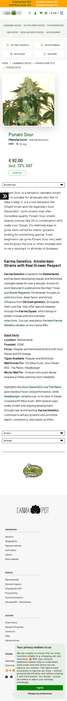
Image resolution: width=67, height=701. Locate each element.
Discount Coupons (13, 584)
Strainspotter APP (13, 588)
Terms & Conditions (14, 597)
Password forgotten (14, 627)
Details (8, 433)
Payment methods (13, 546)
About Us (9, 537)
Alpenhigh (10, 661)
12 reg (22, 144)
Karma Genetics (45, 63)
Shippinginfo (11, 541)
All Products (10, 550)
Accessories (53, 32)
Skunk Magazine (19, 292)
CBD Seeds (12, 32)
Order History (11, 622)
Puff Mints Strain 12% (20, 5)
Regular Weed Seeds (32, 32)
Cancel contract (12, 640)
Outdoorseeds (55, 25)
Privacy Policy (11, 593)
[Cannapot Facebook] (11, 677)
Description (10, 185)
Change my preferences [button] (40, 693)
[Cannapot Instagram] (6, 677)
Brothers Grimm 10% (47, 1)
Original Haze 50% (21, 1)
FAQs (7, 636)
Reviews (8, 440)
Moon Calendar (12, 559)
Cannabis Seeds (12, 25)
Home (5, 63)
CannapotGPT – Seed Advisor (18, 602)
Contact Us (10, 631)
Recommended (12, 580)
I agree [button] (39, 687)
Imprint (8, 555)
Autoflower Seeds (34, 25)
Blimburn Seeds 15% (47, 5)
